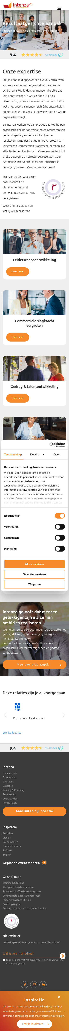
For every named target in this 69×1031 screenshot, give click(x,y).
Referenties (9, 794)
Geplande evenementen (24, 863)
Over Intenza (10, 773)
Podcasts (7, 850)
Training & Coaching (13, 790)
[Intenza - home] (18, 5)
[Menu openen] (59, 8)
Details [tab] (34, 454)
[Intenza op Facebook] (24, 984)
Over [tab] (57, 454)
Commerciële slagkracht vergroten (22, 895)
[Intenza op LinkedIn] (43, 984)
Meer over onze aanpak (33, 664)
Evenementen (10, 842)
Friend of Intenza (12, 846)
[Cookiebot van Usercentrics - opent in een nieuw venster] (49, 444)
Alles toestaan (34, 564)
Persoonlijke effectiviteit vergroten (22, 891)
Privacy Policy (10, 803)
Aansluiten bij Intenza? (34, 811)
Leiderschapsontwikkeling (17, 900)
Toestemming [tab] (12, 454)
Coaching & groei (12, 904)
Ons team (8, 781)
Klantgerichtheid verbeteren (18, 887)
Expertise (8, 786)
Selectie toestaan (34, 574)
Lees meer (18, 271)
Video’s (7, 837)
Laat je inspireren (32, 1023)
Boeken (7, 854)
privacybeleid (37, 959)
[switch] (60, 527)
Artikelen (8, 833)
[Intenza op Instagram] (33, 984)
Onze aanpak (10, 777)
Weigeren (34, 584)
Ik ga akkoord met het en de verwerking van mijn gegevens (35, 961)
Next (63, 715)
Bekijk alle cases (12, 732)
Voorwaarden (10, 798)
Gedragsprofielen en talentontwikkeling (25, 908)
